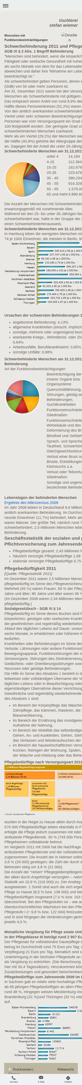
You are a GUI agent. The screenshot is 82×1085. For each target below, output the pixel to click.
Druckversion (22, 1069)
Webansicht (65, 1069)
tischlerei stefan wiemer (63, 23)
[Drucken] (69, 38)
